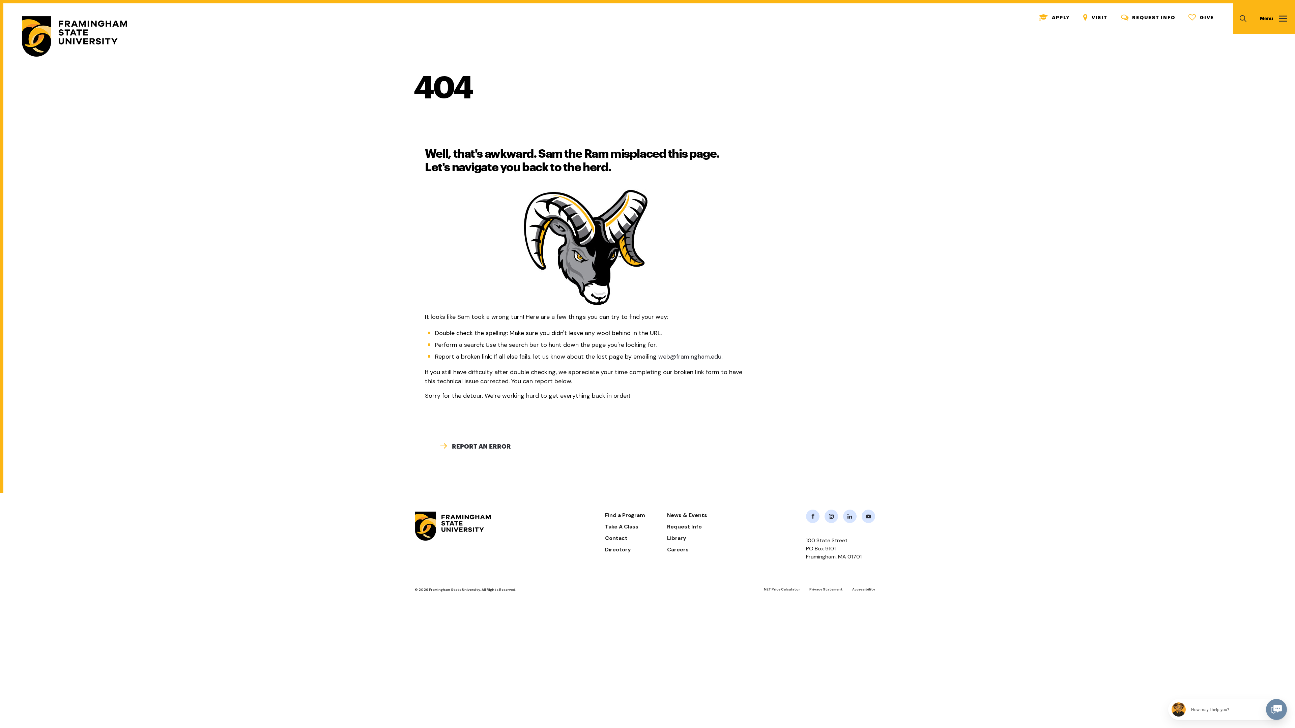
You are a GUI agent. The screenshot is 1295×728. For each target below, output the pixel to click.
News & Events (687, 515)
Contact (616, 538)
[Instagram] (831, 516)
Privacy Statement (826, 589)
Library (676, 538)
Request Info (1148, 18)
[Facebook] (812, 516)
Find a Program (625, 515)
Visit (1095, 18)
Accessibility (863, 589)
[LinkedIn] (850, 516)
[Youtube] (868, 516)
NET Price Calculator (782, 589)
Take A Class (621, 526)
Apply (1054, 18)
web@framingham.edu (689, 357)
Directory (618, 549)
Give (1201, 18)
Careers (678, 549)
